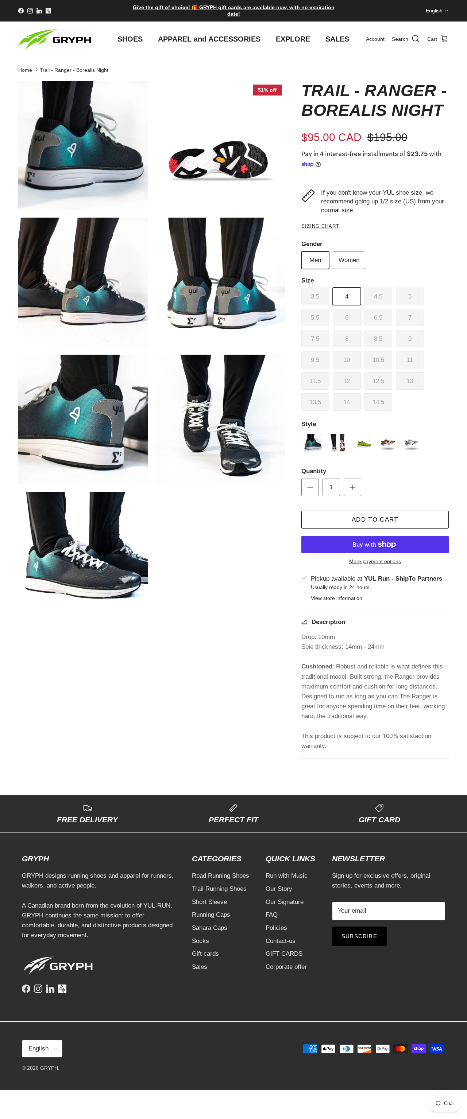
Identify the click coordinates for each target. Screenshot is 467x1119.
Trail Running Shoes (219, 888)
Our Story (279, 888)
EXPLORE (293, 39)
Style (308, 424)
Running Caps (211, 914)
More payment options (375, 561)
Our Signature (285, 901)
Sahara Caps (209, 927)
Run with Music (287, 875)
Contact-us (281, 940)
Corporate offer (286, 966)
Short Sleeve (209, 901)
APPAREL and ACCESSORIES (209, 39)
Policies (276, 927)
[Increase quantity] (352, 487)
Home (25, 70)
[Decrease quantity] (310, 487)
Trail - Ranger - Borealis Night (74, 70)
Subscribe (359, 936)
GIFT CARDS (284, 953)
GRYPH (49, 1068)
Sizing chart (320, 226)
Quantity (313, 471)
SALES (337, 39)
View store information (336, 598)
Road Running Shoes (220, 875)
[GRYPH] (54, 39)
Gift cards (205, 953)
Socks (200, 940)
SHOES (130, 39)
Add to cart (375, 519)
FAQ (272, 914)
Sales (199, 966)
